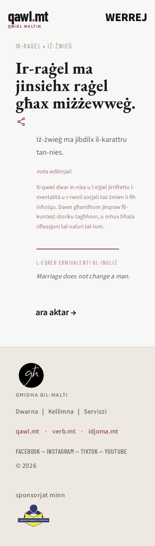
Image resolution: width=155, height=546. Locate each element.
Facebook (28, 451)
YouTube (116, 451)
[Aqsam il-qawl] (21, 121)
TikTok (89, 451)
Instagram (60, 451)
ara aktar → (56, 312)
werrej (126, 17)
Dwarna (27, 411)
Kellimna (61, 411)
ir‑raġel (28, 46)
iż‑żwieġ (60, 46)
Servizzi (95, 411)
